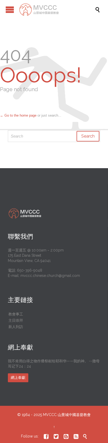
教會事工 (15, 314)
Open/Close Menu (10, 9)
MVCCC (50, 415)
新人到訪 (15, 327)
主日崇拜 (15, 320)
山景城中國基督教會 (74, 415)
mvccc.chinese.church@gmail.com (50, 276)
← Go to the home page (18, 115)
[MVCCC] (56, 9)
